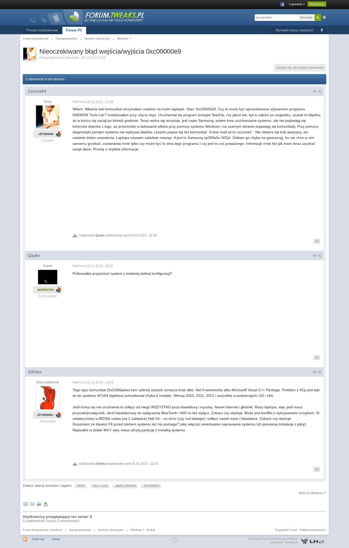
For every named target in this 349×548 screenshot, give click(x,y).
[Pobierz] (45, 504)
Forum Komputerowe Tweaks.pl (42, 529)
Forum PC (74, 30)
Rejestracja (317, 4)
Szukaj (150, 529)
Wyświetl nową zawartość (294, 30)
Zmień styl (38, 539)
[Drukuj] (39, 504)
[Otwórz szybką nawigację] (321, 30)
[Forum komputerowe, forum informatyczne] (86, 16)
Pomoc (56, 539)
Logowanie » (297, 4)
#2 (315, 255)
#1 (315, 91)
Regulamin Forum (286, 529)
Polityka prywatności (312, 529)
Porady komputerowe (42, 30)
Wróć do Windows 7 (312, 493)
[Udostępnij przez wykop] (26, 504)
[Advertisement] (197, 187)
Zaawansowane (324, 17)
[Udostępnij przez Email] (32, 504)
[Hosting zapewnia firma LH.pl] (287, 540)
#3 (315, 372)
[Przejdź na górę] (174, 540)
